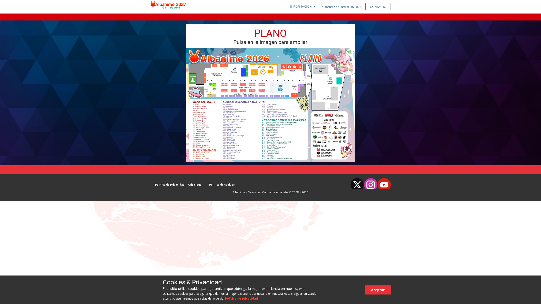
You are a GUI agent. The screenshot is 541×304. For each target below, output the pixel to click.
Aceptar (378, 290)
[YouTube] (384, 183)
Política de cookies (222, 184)
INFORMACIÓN (301, 6)
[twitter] (357, 183)
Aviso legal (195, 184)
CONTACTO (378, 6)
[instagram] (370, 183)
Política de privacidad (169, 184)
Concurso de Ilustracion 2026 (341, 6)
